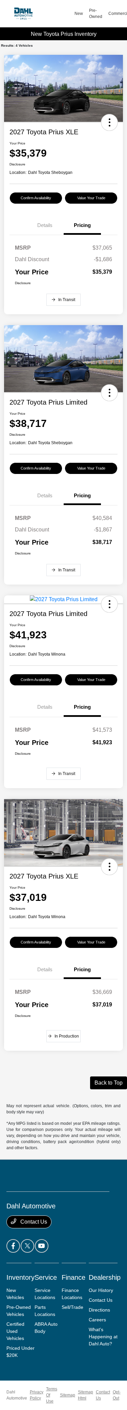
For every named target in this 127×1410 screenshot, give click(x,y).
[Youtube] (41, 1246)
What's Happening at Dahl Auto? (103, 1336)
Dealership (105, 1277)
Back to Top (108, 1083)
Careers (97, 1319)
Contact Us (33, 1222)
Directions (99, 1310)
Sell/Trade (72, 1307)
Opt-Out (117, 1395)
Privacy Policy (36, 1395)
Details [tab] (44, 225)
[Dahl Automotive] (40, 13)
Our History (101, 1290)
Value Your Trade (91, 198)
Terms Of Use (51, 1395)
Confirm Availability (36, 198)
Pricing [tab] (82, 225)
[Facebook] (13, 1246)
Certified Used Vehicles (15, 1331)
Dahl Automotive (16, 1395)
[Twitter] (27, 1246)
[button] (109, 122)
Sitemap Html (85, 1395)
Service (46, 1277)
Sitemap (67, 1395)
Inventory (20, 1277)
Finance (73, 1277)
